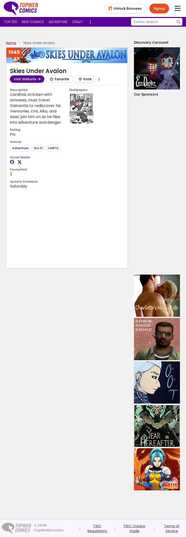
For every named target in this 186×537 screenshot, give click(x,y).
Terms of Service (171, 528)
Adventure (58, 21)
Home (11, 43)
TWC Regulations (97, 528)
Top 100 (10, 21)
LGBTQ (53, 148)
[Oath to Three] (157, 382)
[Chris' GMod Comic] (157, 339)
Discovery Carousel (151, 42)
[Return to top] (21, 8)
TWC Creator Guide (134, 528)
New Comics (33, 21)
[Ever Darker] (157, 68)
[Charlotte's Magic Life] (157, 296)
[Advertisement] (157, 185)
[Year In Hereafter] (157, 426)
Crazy (77, 21)
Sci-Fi (38, 148)
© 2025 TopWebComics (48, 528)
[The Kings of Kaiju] (157, 469)
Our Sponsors (146, 94)
